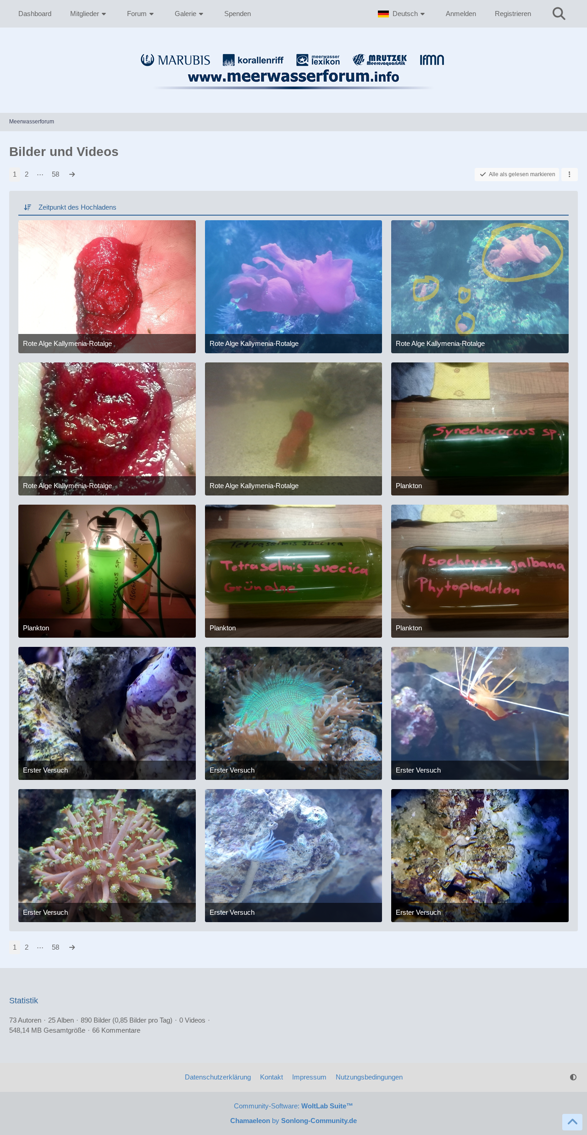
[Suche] (559, 14)
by (293, 1120)
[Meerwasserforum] (293, 94)
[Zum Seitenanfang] (572, 1122)
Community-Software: (293, 1106)
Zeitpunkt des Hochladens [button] (77, 207)
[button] (402, 14)
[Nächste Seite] (72, 174)
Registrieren (513, 13)
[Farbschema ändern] (573, 1077)
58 (55, 174)
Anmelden (461, 13)
